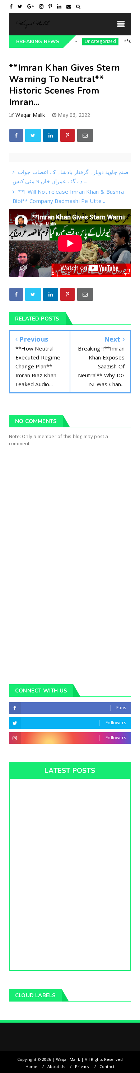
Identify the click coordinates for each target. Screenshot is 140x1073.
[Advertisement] (70, 596)
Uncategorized (91, 41)
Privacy (82, 1066)
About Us (56, 1066)
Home (31, 1066)
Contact (107, 1066)
